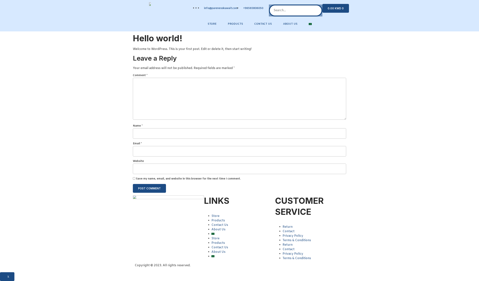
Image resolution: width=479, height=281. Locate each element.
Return (288, 227)
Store (212, 24)
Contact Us (263, 24)
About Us (290, 24)
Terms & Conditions (297, 240)
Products (235, 24)
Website (138, 161)
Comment (140, 75)
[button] (295, 2)
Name (138, 126)
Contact (289, 231)
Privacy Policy (293, 236)
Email (137, 143)
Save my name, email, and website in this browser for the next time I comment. (188, 179)
